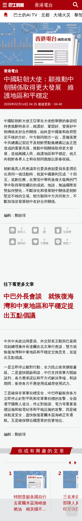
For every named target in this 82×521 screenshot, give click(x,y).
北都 (45, 15)
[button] (69, 463)
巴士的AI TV (25, 15)
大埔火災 (62, 15)
